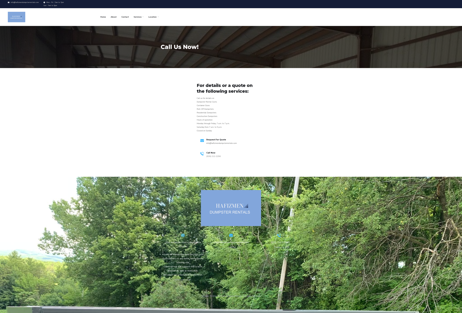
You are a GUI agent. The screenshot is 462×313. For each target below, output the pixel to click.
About (114, 17)
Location (152, 17)
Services (138, 17)
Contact (125, 17)
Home (103, 17)
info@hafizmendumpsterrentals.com (24, 2)
